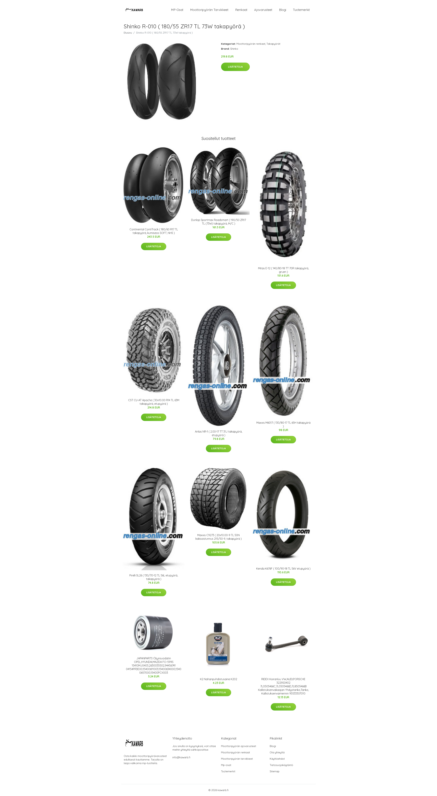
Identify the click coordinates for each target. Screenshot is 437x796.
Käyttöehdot (277, 758)
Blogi (282, 10)
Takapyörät (273, 43)
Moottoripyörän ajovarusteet (238, 746)
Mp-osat (226, 765)
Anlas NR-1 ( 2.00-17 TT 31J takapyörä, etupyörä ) (218, 433)
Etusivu (128, 32)
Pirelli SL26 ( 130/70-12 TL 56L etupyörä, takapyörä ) (153, 577)
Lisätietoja (235, 66)
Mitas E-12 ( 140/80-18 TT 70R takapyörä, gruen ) (283, 270)
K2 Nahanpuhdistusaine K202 (218, 679)
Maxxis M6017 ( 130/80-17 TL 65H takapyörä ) (283, 424)
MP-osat (177, 10)
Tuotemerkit (301, 10)
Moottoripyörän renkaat (250, 43)
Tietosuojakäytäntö (281, 765)
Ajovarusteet (263, 10)
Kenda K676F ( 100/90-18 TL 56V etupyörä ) (283, 568)
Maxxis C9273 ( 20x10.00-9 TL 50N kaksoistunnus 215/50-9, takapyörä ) (218, 536)
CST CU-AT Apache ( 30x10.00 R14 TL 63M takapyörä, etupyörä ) (153, 401)
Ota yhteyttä (277, 752)
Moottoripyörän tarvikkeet (209, 10)
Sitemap (274, 771)
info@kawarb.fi (181, 757)
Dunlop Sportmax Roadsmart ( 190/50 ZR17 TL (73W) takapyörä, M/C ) (218, 221)
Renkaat (241, 10)
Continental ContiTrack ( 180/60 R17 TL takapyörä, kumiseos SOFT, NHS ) (154, 231)
